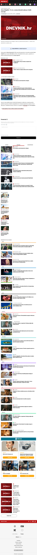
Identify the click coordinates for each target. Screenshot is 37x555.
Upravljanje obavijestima (19, 550)
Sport (7, 4)
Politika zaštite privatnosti (18, 545)
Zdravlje (27, 4)
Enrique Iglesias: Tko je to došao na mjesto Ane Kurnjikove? (13, 108)
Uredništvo (18, 540)
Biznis (32, 4)
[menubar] (33, 1)
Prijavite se (18, 137)
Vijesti (3, 4)
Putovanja (22, 4)
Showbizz (12, 4)
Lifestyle (17, 4)
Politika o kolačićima (18, 547)
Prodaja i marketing (18, 542)
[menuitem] (33, 1)
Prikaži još (9, 515)
